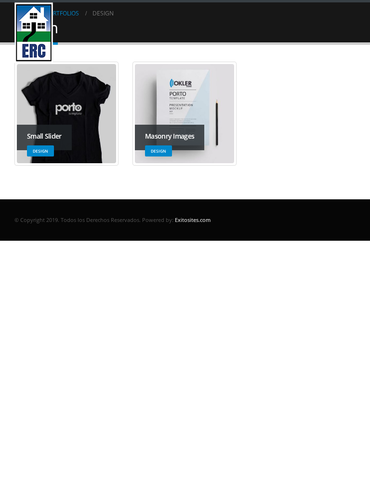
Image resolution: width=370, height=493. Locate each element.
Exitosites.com (192, 219)
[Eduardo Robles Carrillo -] (33, 32)
